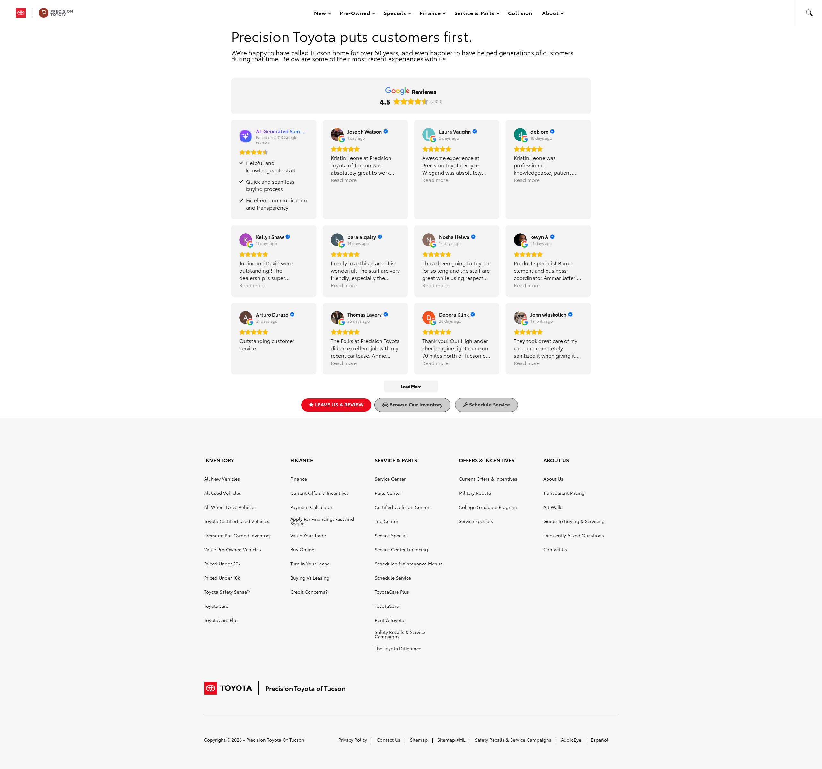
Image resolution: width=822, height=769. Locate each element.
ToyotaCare (216, 606)
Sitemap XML (451, 740)
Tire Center (386, 521)
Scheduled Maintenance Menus (408, 563)
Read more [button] (344, 179)
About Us (553, 479)
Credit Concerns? (309, 592)
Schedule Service (489, 404)
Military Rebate (475, 493)
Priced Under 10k (222, 577)
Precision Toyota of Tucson (275, 740)
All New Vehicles (222, 479)
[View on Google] (337, 134)
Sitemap (419, 740)
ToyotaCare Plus (221, 620)
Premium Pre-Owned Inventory (237, 535)
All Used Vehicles (222, 493)
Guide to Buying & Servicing (574, 521)
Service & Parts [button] (474, 14)
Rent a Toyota (389, 620)
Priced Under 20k (222, 563)
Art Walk (552, 507)
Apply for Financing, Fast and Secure (322, 521)
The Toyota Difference (398, 648)
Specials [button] (394, 14)
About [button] (550, 14)
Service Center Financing (401, 549)
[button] (809, 13)
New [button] (321, 14)
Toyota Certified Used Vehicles (236, 521)
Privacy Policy (352, 740)
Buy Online (302, 549)
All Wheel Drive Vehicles (230, 507)
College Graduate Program (488, 507)
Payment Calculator (311, 507)
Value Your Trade (308, 535)
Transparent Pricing (564, 493)
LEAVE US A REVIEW (338, 404)
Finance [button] (430, 14)
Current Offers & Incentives (319, 493)
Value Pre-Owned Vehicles (232, 549)
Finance (298, 479)
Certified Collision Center (402, 507)
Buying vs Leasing (309, 577)
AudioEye (571, 740)
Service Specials (392, 535)
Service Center (390, 479)
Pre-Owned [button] (355, 14)
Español (599, 740)
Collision (520, 12)
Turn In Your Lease (309, 563)
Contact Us (555, 549)
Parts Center (388, 493)
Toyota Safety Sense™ (227, 592)
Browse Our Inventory (415, 404)
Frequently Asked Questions (573, 535)
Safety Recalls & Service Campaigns (400, 634)
